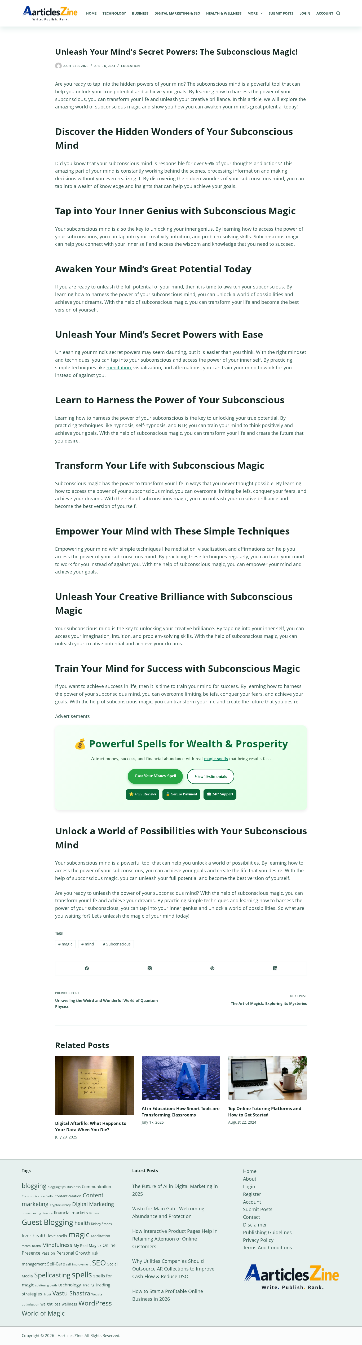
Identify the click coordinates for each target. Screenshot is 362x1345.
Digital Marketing (93, 1204)
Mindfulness (57, 1244)
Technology (114, 13)
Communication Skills (37, 1196)
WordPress (95, 1302)
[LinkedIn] (275, 968)
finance (47, 1213)
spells (82, 1274)
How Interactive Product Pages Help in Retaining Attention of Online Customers (175, 1239)
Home (91, 13)
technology (69, 1285)
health (82, 1222)
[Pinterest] (212, 968)
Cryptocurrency (60, 1205)
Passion (48, 1253)
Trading (88, 1285)
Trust (47, 1294)
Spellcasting (52, 1274)
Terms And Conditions (267, 1247)
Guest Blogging (47, 1222)
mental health (31, 1246)
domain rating (31, 1213)
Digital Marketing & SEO (177, 13)
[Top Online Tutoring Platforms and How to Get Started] (267, 1078)
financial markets (71, 1213)
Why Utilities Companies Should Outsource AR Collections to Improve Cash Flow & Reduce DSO (173, 1269)
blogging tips (56, 1187)
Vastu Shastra (71, 1293)
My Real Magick (87, 1245)
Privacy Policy (258, 1240)
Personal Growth (73, 1253)
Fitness (94, 1213)
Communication (96, 1186)
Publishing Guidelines (267, 1232)
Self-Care (56, 1264)
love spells (57, 1236)
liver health (34, 1235)
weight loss (50, 1304)
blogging (34, 1185)
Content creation (68, 1196)
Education (130, 66)
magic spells (216, 758)
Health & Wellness (223, 13)
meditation (119, 367)
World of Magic (43, 1313)
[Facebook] (86, 968)
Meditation (100, 1235)
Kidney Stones (101, 1223)
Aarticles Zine (70, 1335)
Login (304, 13)
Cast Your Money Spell (155, 776)
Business (140, 13)
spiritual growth (46, 1285)
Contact (251, 1217)
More (253, 13)
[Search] (338, 13)
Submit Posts (281, 13)
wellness (69, 1304)
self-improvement (78, 1264)
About (249, 1179)
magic (65, 944)
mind (87, 944)
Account (324, 13)
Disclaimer (255, 1224)
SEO (99, 1263)
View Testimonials (211, 776)
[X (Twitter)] (149, 968)
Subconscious (117, 944)
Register (252, 1194)
